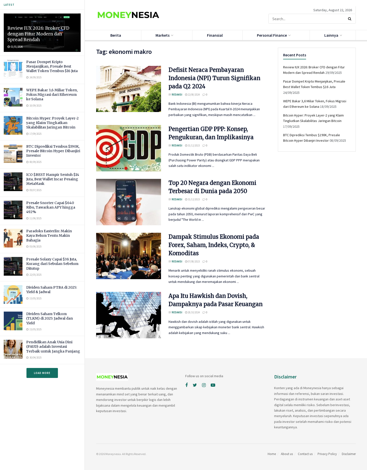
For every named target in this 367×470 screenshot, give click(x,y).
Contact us (305, 454)
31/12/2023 (193, 145)
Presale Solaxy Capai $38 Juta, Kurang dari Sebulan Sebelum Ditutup (52, 263)
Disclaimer (349, 454)
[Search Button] (351, 19)
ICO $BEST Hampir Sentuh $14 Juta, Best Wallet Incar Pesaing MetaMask (52, 179)
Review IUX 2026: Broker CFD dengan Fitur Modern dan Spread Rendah (38, 33)
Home (272, 454)
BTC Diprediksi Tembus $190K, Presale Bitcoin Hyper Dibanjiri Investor (53, 151)
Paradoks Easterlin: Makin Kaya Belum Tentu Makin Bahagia (49, 235)
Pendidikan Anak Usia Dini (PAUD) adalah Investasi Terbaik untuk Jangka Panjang (53, 346)
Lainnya (331, 35)
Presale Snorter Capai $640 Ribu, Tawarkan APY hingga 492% (50, 207)
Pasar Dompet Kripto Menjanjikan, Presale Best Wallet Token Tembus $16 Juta (52, 66)
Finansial (215, 35)
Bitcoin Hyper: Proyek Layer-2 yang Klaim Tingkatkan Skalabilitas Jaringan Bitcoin (52, 122)
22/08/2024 (193, 94)
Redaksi (177, 94)
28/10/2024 (193, 312)
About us (287, 454)
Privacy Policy (327, 454)
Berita (115, 35)
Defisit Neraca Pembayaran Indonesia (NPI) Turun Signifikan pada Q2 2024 (214, 78)
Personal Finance (272, 35)
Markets (163, 35)
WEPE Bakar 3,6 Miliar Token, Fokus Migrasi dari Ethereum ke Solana (52, 94)
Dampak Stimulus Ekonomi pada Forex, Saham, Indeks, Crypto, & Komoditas (214, 245)
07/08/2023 (193, 261)
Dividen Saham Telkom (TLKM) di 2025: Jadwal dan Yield (49, 318)
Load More (42, 373)
